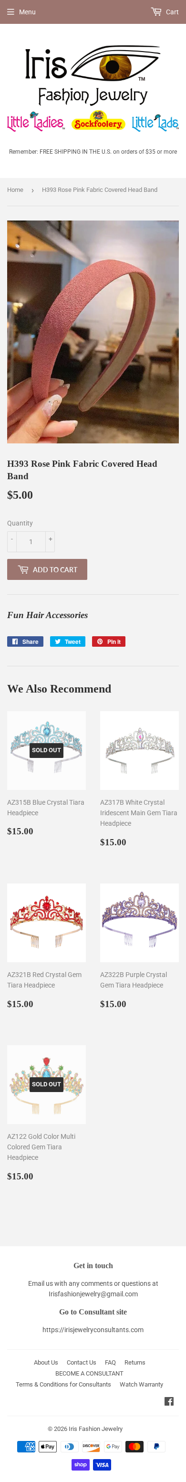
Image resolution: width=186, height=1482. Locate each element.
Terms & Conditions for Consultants (63, 1384)
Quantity (20, 523)
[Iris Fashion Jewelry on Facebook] (169, 1403)
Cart (172, 12)
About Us (46, 1362)
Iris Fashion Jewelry (96, 1428)
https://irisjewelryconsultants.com (93, 1330)
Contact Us (81, 1362)
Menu (27, 12)
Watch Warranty (141, 1384)
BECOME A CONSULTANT (89, 1373)
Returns (134, 1362)
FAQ (110, 1362)
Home (15, 189)
